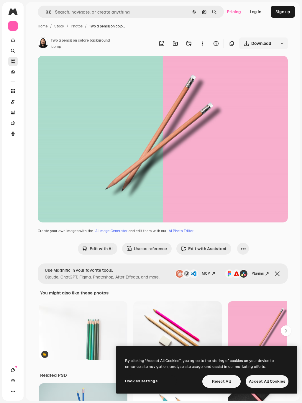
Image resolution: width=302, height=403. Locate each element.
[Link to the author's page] (43, 43)
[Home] (13, 40)
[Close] (277, 273)
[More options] (202, 43)
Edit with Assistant (207, 248)
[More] (13, 391)
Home (43, 26)
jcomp (56, 46)
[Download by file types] (282, 43)
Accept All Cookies (267, 381)
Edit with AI (101, 248)
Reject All (221, 381)
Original (75, 67)
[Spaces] (13, 102)
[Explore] (13, 72)
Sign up (282, 11)
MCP (206, 273)
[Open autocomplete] (46, 12)
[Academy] (13, 380)
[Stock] (13, 61)
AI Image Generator (111, 231)
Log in (255, 11)
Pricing (234, 11)
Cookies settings (141, 381)
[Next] (286, 330)
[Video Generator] (13, 123)
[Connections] (13, 370)
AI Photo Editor (181, 231)
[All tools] (13, 91)
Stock (59, 26)
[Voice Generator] (13, 133)
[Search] (13, 50)
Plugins (258, 273)
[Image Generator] (13, 112)
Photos (77, 26)
